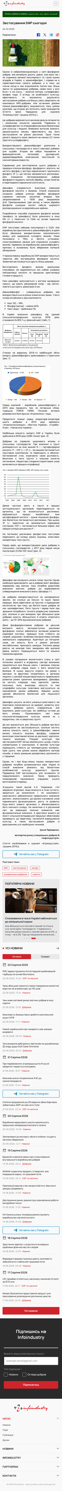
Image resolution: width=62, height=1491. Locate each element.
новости (36, 874)
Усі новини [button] (31, 1311)
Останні (16, 956)
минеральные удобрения (15, 874)
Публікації (8, 1434)
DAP (6, 868)
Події (5, 1429)
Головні (45, 956)
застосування (19, 868)
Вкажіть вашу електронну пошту (24, 1353)
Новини (6, 1424)
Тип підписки (12, 1369)
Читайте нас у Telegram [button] (33, 854)
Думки (6, 1439)
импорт (35, 868)
